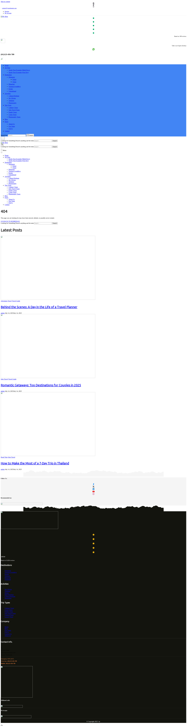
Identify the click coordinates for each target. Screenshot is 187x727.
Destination (8, 75)
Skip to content (5, 1)
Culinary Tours (13, 107)
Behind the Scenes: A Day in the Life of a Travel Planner (39, 307)
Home (6, 65)
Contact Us (8, 634)
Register (7, 11)
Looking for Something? (8, 141)
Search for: (4, 135)
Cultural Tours (9, 615)
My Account (8, 13)
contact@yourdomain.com (9, 8)
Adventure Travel (6, 301)
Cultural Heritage (14, 96)
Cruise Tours (12, 114)
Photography (12, 103)
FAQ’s (11, 129)
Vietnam (7, 576)
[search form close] (3, 138)
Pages (6, 122)
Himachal (12, 84)
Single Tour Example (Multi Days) (19, 70)
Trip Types (8, 105)
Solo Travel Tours (14, 110)
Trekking (11, 100)
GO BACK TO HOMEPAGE (10, 221)
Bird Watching (9, 595)
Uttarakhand (12, 91)
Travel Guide (16, 301)
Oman (14, 82)
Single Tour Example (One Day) (19, 72)
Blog (6, 119)
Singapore (12, 77)
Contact (7, 131)
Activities (8, 93)
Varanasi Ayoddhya (15, 86)
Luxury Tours (9, 617)
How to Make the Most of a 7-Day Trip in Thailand (35, 463)
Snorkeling (8, 598)
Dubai (14, 79)
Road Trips (4, 457)
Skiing (7, 593)
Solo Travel (4, 379)
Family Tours (13, 112)
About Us (12, 124)
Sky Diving (12, 98)
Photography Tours (14, 117)
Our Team (12, 126)
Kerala (11, 89)
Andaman (8, 579)
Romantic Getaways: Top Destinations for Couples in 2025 (41, 385)
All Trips (7, 68)
